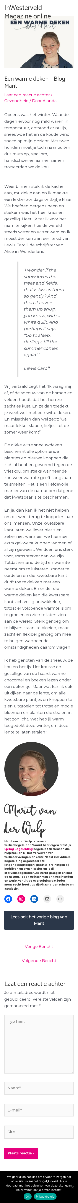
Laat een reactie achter (27, 94)
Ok (28, 1196)
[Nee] (72, 1187)
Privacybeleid (45, 1196)
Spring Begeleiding (18, 849)
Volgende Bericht (39, 960)
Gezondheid (16, 100)
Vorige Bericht (39, 946)
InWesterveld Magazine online (27, 12)
